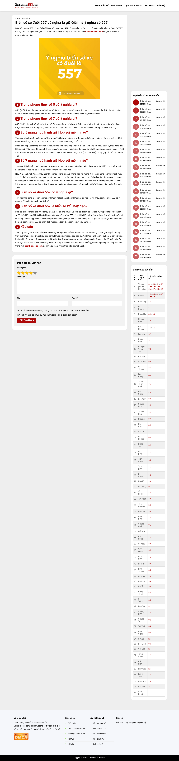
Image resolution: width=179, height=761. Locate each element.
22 (149, 655)
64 (149, 550)
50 (153, 284)
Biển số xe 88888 (145, 117)
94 (149, 644)
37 (149, 419)
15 (149, 328)
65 (149, 362)
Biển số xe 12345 (145, 125)
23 (149, 681)
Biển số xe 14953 (145, 206)
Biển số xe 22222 (145, 198)
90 (149, 581)
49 (149, 375)
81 (149, 431)
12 (149, 675)
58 (157, 289)
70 (149, 499)
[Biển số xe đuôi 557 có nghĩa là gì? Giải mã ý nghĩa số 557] (69, 68)
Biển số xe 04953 (145, 109)
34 (149, 425)
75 (149, 384)
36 (149, 413)
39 (149, 314)
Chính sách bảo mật (76, 728)
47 (149, 357)
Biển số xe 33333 (145, 190)
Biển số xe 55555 (145, 166)
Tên (19, 298)
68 (149, 393)
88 (149, 493)
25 (149, 669)
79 (149, 320)
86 (149, 368)
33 (151, 297)
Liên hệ (161, 5)
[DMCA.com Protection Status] (21, 736)
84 (149, 626)
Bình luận (22, 277)
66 (149, 593)
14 (149, 405)
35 (149, 558)
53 (151, 287)
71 (149, 531)
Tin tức (149, 5)
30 (153, 294)
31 (157, 294)
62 (149, 334)
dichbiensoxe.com (94, 31)
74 (149, 620)
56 (149, 289)
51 (157, 284)
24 (149, 511)
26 (149, 639)
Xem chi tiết (160, 101)
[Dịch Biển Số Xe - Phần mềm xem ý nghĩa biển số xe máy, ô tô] (26, 5)
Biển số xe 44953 (145, 230)
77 (149, 453)
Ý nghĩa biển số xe (22, 18)
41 (149, 284)
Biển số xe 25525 (145, 254)
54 (155, 287)
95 (149, 633)
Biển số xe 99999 (145, 101)
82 (149, 606)
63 (149, 460)
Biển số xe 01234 (145, 182)
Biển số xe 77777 (145, 157)
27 (149, 663)
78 (149, 576)
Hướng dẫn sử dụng (76, 734)
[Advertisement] (149, 51)
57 (153, 289)
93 (149, 438)
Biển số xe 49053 (145, 222)
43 (149, 302)
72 (149, 349)
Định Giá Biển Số (133, 5)
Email (75, 298)
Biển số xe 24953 (145, 214)
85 (149, 570)
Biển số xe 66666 (145, 133)
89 (149, 445)
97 (149, 686)
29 (149, 294)
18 (149, 518)
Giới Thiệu (116, 5)
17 (149, 468)
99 (149, 399)
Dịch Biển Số (101, 5)
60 (153, 314)
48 (149, 538)
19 (149, 564)
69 (149, 544)
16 (153, 328)
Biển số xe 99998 (145, 246)
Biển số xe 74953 (145, 238)
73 (149, 613)
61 (149, 308)
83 (149, 600)
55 (159, 287)
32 (161, 294)
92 (149, 340)
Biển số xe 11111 (145, 141)
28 (149, 481)
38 (149, 586)
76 (149, 525)
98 (149, 475)
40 (155, 297)
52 (161, 284)
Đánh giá (21, 268)
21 (149, 649)
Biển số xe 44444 (145, 149)
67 (149, 486)
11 (149, 693)
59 (161, 289)
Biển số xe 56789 (145, 174)
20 (149, 505)
